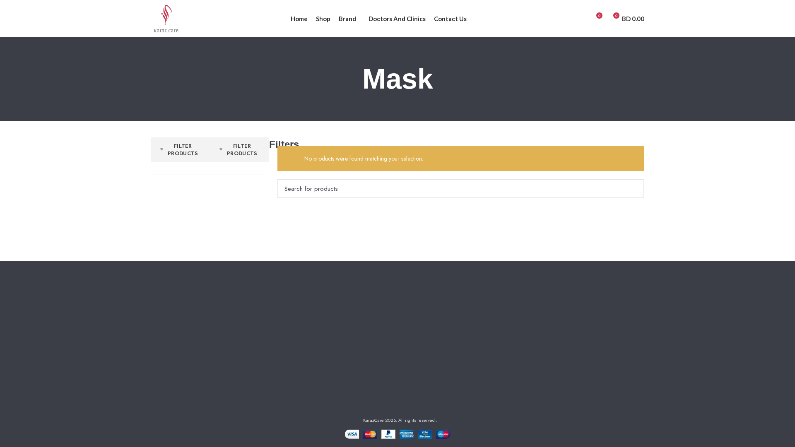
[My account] (580, 18)
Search (633, 188)
